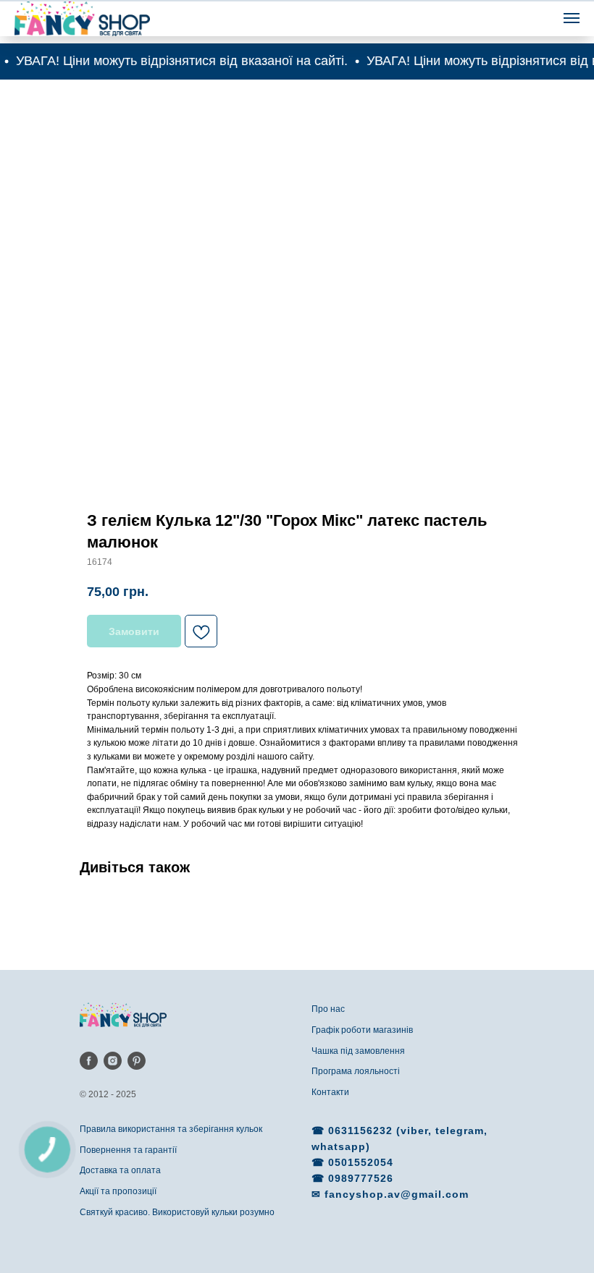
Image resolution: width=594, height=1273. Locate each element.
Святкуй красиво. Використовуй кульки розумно (177, 1212)
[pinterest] (136, 1061)
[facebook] (89, 1061)
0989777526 (360, 1178)
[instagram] (113, 1061)
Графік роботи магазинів (362, 1030)
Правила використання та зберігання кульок (171, 1129)
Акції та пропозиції (118, 1191)
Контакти (330, 1092)
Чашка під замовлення (358, 1051)
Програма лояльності (355, 1071)
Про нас (328, 1009)
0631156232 (362, 1130)
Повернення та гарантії (128, 1150)
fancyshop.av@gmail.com (397, 1194)
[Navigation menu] (572, 18)
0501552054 (360, 1162)
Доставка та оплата (120, 1170)
